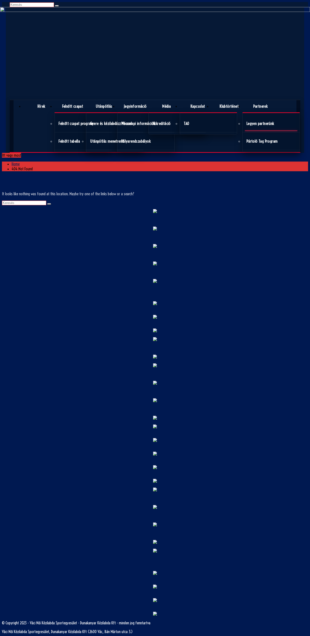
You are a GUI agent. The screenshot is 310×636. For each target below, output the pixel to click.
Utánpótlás (104, 106)
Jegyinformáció (135, 106)
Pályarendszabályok (136, 141)
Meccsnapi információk (138, 123)
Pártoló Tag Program (262, 141)
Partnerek (260, 106)
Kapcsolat (198, 106)
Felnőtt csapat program (76, 123)
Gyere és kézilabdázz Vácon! (111, 123)
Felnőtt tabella (69, 141)
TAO (186, 123)
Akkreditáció (162, 123)
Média (166, 106)
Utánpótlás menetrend (107, 141)
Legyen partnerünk (260, 123)
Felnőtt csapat (72, 106)
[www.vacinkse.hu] (155, 53)
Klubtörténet (229, 106)
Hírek (41, 106)
